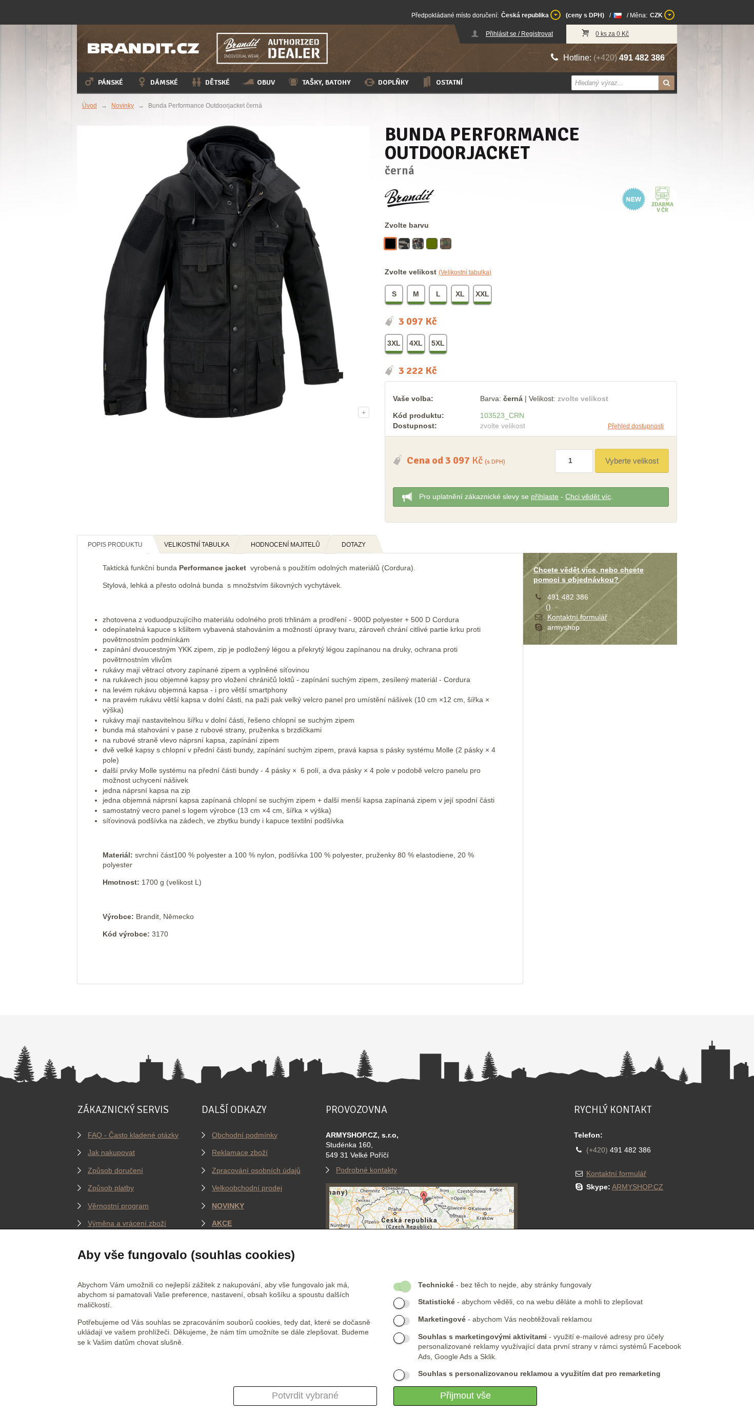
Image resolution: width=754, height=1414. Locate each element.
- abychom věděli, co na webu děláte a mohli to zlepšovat (530, 1302)
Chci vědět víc (588, 496)
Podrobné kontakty (366, 1170)
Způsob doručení (115, 1170)
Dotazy (354, 544)
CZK (657, 15)
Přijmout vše (465, 1395)
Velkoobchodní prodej (247, 1188)
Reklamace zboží (240, 1152)
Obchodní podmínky (244, 1135)
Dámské (164, 82)
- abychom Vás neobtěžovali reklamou (505, 1319)
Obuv (266, 82)
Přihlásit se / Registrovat (519, 33)
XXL (482, 294)
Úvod (89, 105)
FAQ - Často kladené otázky (133, 1135)
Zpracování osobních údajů (256, 1170)
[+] (223, 271)
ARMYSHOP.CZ (637, 1187)
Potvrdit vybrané (305, 1395)
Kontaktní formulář (577, 617)
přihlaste (545, 496)
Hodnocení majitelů (285, 544)
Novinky (122, 105)
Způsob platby (111, 1188)
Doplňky (393, 82)
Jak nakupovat (111, 1152)
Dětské (217, 82)
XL (460, 294)
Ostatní (449, 82)
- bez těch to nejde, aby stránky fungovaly (504, 1285)
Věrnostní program (118, 1206)
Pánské (110, 82)
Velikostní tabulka (196, 544)
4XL (416, 343)
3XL (394, 343)
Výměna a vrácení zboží (127, 1223)
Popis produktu (115, 544)
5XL (438, 343)
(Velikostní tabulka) (465, 272)
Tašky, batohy (326, 82)
